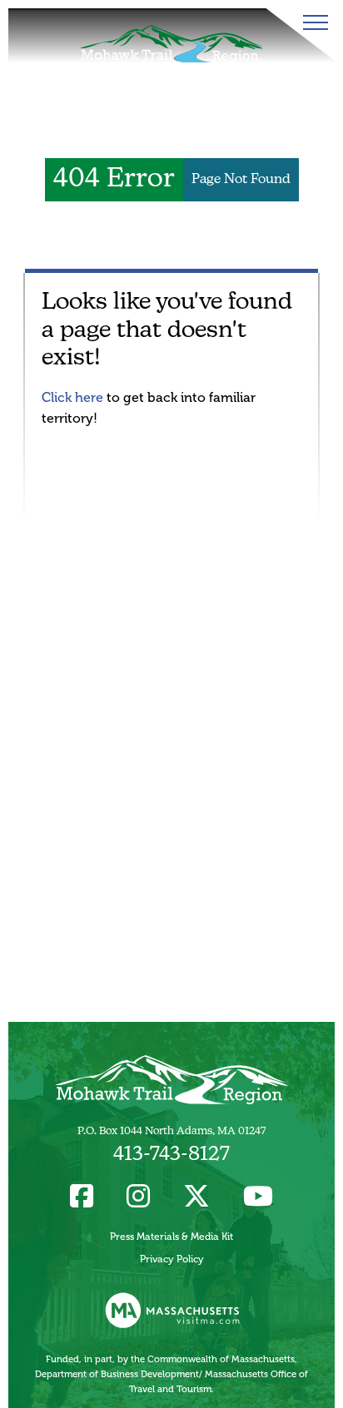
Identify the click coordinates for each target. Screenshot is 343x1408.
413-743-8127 (171, 1155)
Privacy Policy (172, 1259)
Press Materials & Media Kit (171, 1236)
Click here (72, 397)
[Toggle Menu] (312, 22)
